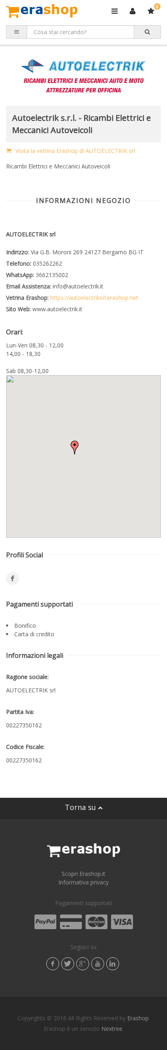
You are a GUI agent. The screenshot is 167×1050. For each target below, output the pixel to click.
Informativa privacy (83, 882)
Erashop (138, 1018)
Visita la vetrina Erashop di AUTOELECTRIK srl (75, 151)
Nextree (111, 1029)
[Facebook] (12, 578)
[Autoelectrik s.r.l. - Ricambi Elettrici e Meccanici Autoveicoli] (83, 75)
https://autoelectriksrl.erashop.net (93, 297)
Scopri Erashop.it (83, 874)
